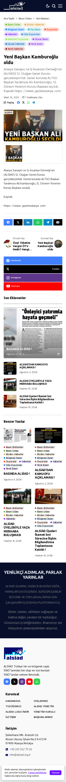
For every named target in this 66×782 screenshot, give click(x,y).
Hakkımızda (13, 700)
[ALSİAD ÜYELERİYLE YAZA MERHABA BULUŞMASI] (10, 384)
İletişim (11, 717)
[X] (14, 681)
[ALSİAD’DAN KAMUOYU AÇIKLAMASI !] (10, 368)
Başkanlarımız (43, 717)
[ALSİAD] (15, 653)
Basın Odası (25, 18)
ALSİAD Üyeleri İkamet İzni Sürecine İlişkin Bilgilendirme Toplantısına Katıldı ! (36, 399)
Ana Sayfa (9, 18)
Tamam (56, 772)
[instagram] (22, 681)
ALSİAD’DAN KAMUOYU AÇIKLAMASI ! (33, 366)
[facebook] (7, 681)
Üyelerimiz (41, 700)
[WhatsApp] (37, 681)
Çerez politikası (37, 772)
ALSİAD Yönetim (44, 706)
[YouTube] (29, 681)
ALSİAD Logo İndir (17, 711)
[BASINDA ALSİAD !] (33, 330)
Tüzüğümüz (13, 706)
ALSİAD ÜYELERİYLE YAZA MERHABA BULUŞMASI (35, 382)
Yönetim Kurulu (44, 711)
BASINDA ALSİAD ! (19, 349)
